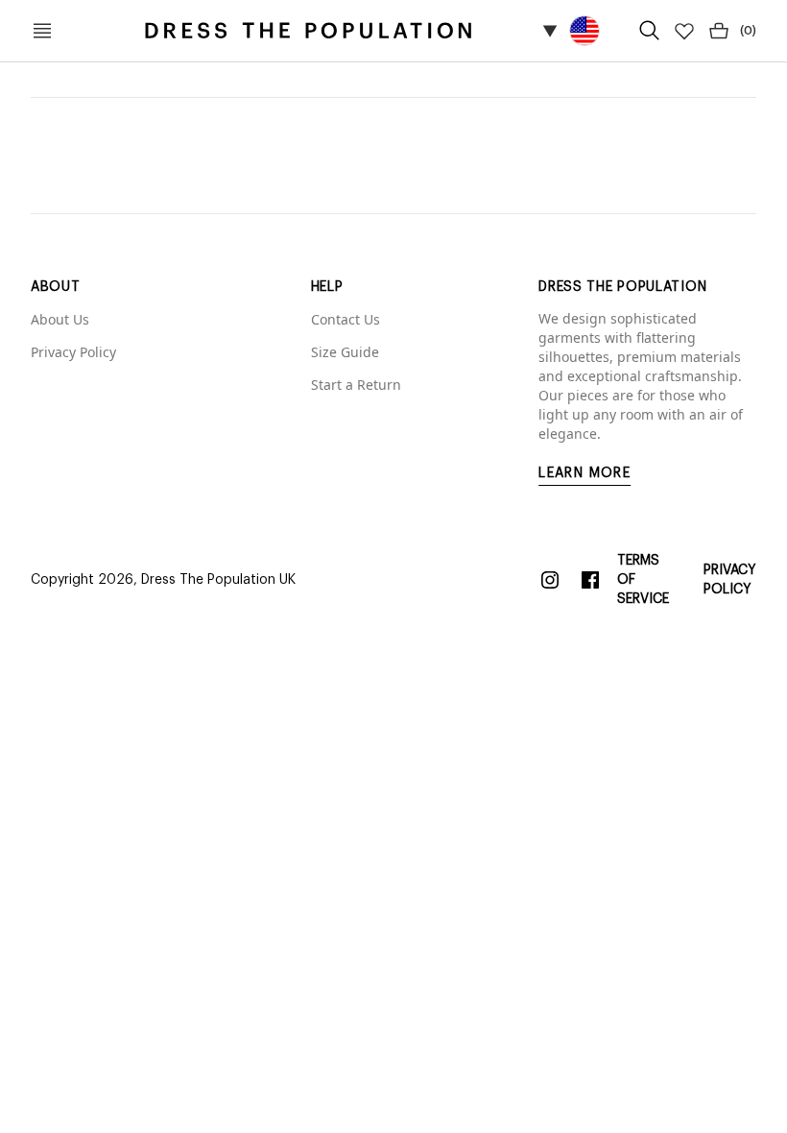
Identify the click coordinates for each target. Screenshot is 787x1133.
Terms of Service (643, 580)
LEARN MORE (584, 473)
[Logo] (308, 30)
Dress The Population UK (218, 580)
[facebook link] (590, 580)
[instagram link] (549, 580)
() (748, 30)
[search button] (649, 30)
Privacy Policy (730, 580)
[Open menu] (42, 30)
